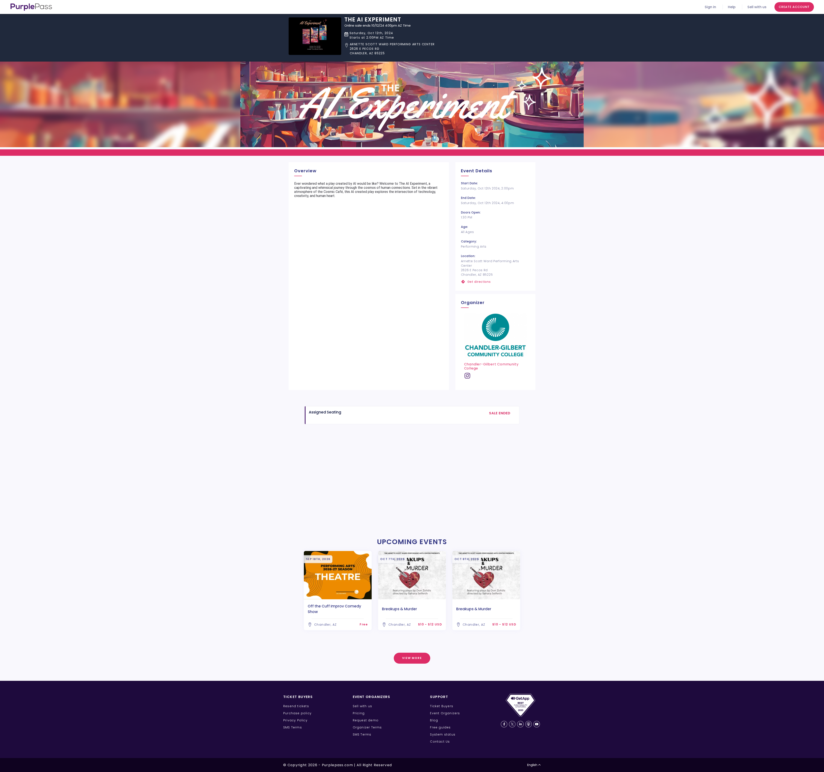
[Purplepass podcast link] (528, 724)
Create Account (794, 7)
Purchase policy (297, 713)
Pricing (359, 713)
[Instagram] (467, 377)
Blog (434, 720)
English (532, 765)
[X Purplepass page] (512, 724)
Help (732, 7)
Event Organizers (445, 713)
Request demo (366, 720)
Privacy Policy (295, 720)
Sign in (710, 7)
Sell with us (756, 7)
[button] (389, 49)
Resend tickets (296, 706)
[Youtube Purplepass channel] (536, 724)
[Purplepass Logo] (31, 7)
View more (412, 658)
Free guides (440, 727)
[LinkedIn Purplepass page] (520, 724)
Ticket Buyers (441, 706)
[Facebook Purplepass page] (504, 724)
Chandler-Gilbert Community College (491, 366)
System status (442, 734)
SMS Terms (292, 727)
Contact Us (440, 741)
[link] (495, 282)
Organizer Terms (367, 727)
